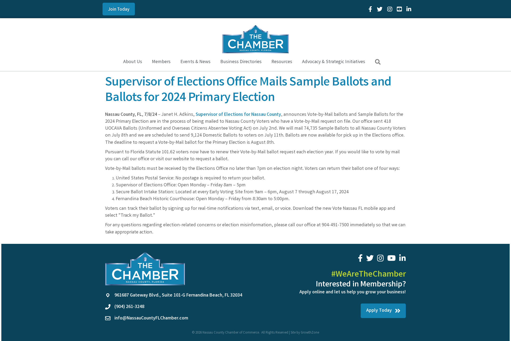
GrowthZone (310, 332)
